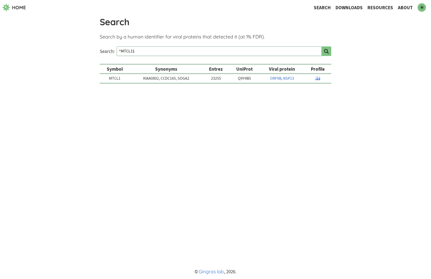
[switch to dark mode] (422, 7)
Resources (380, 7)
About (405, 7)
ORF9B (275, 78)
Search (322, 7)
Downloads (349, 7)
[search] (326, 51)
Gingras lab (211, 272)
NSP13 (288, 78)
